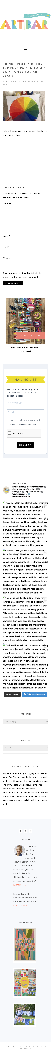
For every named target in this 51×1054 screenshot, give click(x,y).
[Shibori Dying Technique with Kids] (24, 1024)
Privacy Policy (20, 905)
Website (6, 258)
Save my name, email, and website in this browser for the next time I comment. (22, 275)
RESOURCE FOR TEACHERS (25, 347)
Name (6, 236)
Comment (8, 203)
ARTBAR (25, 22)
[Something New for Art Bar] (25, 960)
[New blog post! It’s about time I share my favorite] (25, 619)
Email (6, 247)
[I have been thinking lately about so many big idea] (25, 524)
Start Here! (25, 351)
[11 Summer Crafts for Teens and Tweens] (25, 995)
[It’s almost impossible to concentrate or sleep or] (25, 666)
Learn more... (19, 884)
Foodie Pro (27, 1047)
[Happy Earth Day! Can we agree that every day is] (25, 572)
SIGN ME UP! (25, 445)
